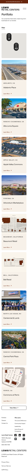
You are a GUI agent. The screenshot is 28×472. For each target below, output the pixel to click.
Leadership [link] (18, 426)
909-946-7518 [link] (6, 444)
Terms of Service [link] (6, 466)
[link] (16, 435)
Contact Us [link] (5, 423)
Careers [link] (4, 420)
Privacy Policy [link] (5, 462)
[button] (16, 46)
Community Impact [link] (20, 423)
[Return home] (10, 8)
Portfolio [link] (4, 417)
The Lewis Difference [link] (20, 420)
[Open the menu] (24, 8)
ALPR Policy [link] (5, 469)
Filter (3, 28)
